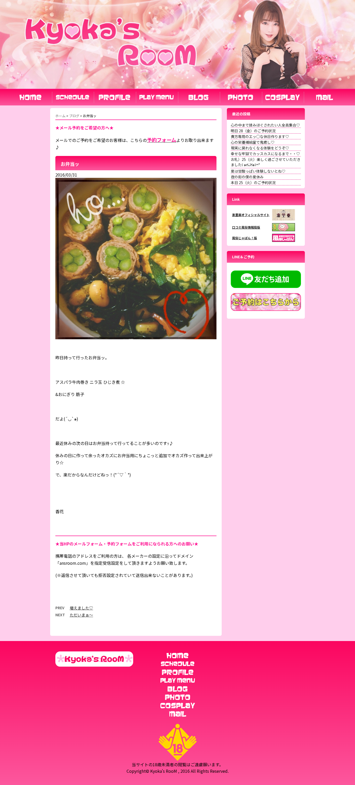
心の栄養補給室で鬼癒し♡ (252, 142)
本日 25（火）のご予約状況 (253, 182)
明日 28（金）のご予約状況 (253, 130)
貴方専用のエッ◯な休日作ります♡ (260, 136)
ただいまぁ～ (81, 615)
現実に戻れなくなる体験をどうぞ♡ (260, 147)
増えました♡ (81, 608)
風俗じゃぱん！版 (244, 238)
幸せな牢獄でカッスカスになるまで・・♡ (265, 153)
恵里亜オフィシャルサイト (250, 214)
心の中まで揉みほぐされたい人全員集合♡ (265, 125)
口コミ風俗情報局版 (246, 227)
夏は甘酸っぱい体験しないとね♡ (258, 171)
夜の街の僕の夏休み (247, 176)
